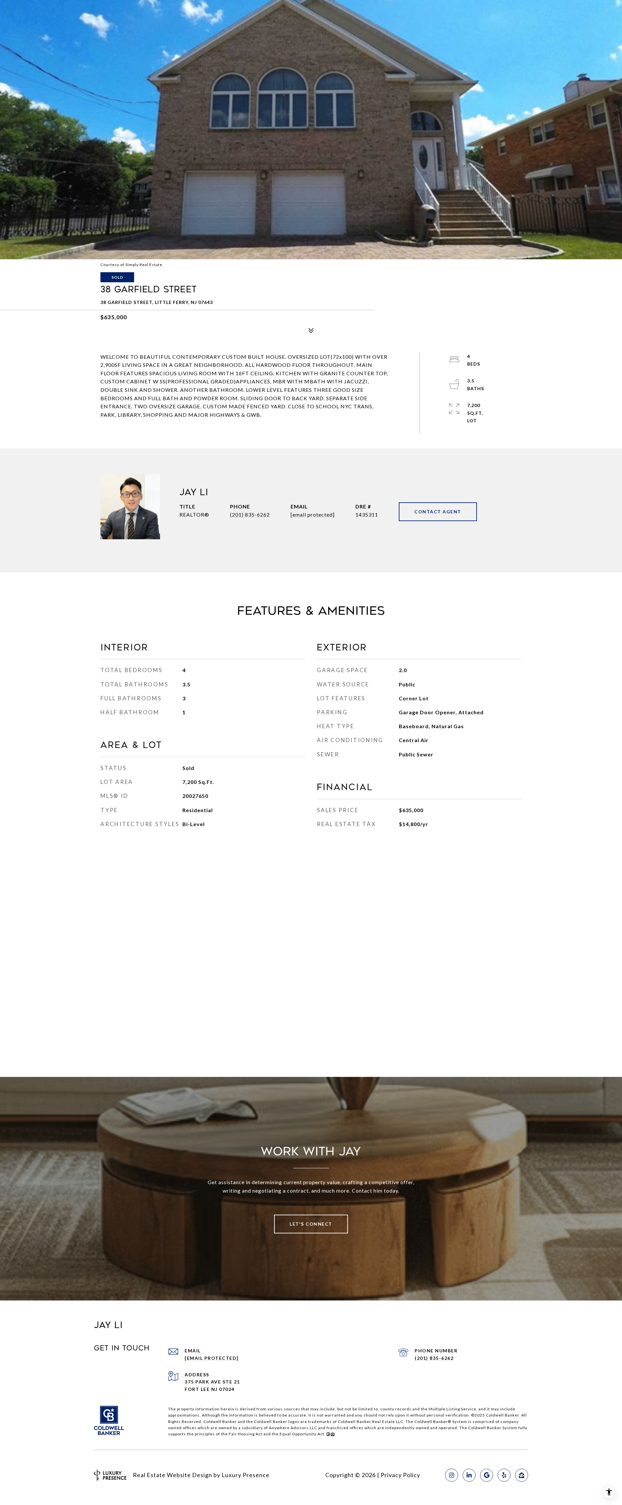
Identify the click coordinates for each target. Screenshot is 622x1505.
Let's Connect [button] (311, 1224)
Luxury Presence (246, 1474)
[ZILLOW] (521, 1475)
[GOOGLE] (486, 1475)
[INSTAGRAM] (451, 1475)
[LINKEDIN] (469, 1475)
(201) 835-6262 (250, 514)
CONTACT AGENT (437, 511)
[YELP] (504, 1475)
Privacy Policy (400, 1474)
